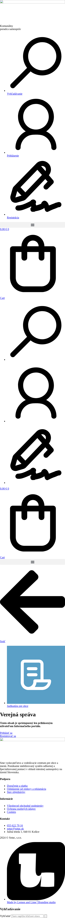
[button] (32, 225)
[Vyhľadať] (45, 916)
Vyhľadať (5, 916)
